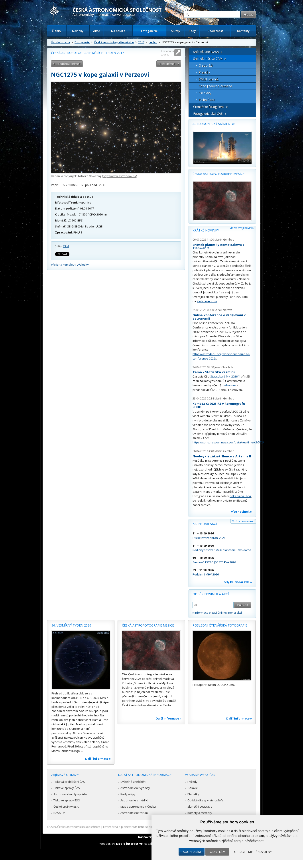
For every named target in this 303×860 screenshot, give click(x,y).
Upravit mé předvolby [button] (253, 852)
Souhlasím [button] (192, 852)
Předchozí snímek (69, 64)
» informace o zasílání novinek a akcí (217, 613)
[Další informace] (80, 660)
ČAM (66, 246)
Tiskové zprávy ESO (66, 800)
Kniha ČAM (206, 100)
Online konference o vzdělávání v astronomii (219, 317)
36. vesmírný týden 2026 (71, 625)
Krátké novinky (206, 230)
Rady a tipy (127, 794)
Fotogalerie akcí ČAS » (209, 113)
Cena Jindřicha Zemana (215, 86)
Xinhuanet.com (207, 301)
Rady (192, 31)
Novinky (77, 31)
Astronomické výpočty (135, 788)
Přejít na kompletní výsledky (70, 265)
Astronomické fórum (134, 813)
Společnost (215, 31)
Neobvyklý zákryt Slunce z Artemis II (222, 456)
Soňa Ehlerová (223, 310)
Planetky (193, 794)
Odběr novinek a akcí (211, 594)
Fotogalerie (149, 31)
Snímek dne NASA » (207, 51)
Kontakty (243, 31)
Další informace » (98, 759)
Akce (96, 31)
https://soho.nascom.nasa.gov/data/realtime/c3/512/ (228, 442)
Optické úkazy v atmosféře (205, 800)
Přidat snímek (208, 79)
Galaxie (192, 788)
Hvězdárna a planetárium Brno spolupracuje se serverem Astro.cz (147, 827)
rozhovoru (229, 385)
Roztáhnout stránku (168, 52)
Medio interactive (129, 844)
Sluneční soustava (199, 807)
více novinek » (241, 512)
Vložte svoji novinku (242, 228)
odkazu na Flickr (240, 496)
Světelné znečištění (133, 782)
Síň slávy (205, 93)
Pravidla (204, 72)
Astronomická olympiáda (70, 794)
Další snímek (167, 64)
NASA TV (59, 813)
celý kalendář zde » (238, 582)
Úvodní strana (60, 42)
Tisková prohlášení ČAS (69, 782)
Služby (175, 31)
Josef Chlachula (224, 367)
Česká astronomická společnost (78, 827)
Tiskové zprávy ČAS (66, 788)
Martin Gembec (224, 239)
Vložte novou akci (243, 521)
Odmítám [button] (217, 852)
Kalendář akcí (205, 524)
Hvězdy (192, 782)
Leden (153, 42)
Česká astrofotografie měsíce (114, 42)
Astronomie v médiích (134, 800)
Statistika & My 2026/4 (225, 376)
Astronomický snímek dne (215, 124)
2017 (141, 42)
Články (56, 31)
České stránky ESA (66, 807)
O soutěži (205, 65)
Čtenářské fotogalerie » (210, 107)
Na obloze (118, 31)
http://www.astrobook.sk (119, 176)
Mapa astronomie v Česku (138, 807)
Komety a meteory (199, 813)
